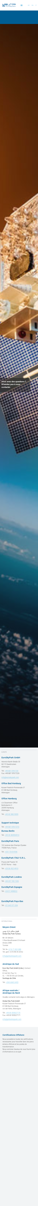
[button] (21, 5)
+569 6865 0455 (12, 982)
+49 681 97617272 (12, 827)
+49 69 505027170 (13, 1013)
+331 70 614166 (11, 852)
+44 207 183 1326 (12, 881)
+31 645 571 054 (11, 905)
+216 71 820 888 (14, 949)
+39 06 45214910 (11, 868)
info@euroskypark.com (10, 777)
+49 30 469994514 (12, 835)
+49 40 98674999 (11, 814)
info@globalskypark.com (12, 956)
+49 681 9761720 (11, 771)
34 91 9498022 (11, 891)
